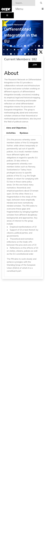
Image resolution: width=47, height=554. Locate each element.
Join (35, 64)
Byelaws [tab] (24, 133)
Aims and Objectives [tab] (16, 127)
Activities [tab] (11, 133)
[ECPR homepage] (6, 6)
